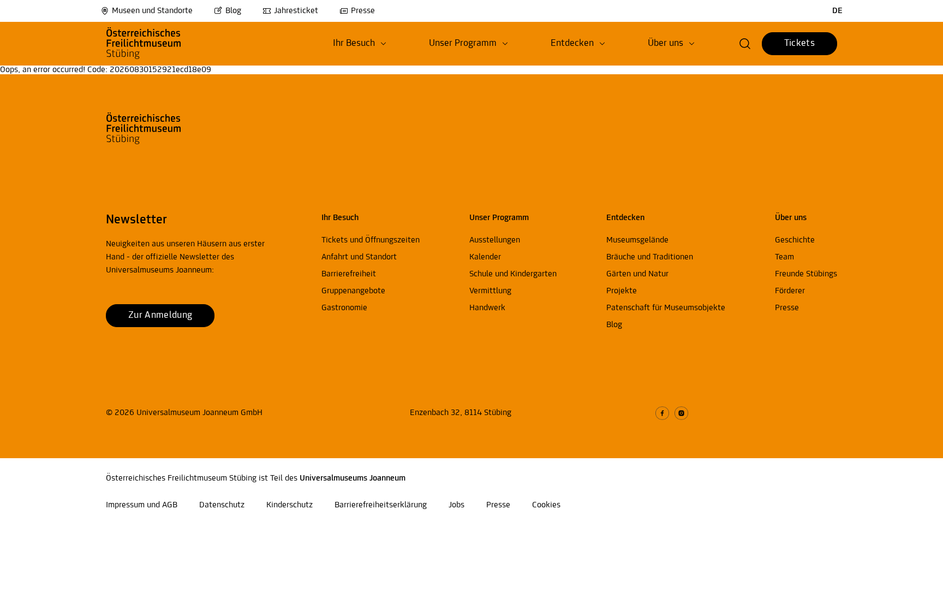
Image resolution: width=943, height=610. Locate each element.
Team (784, 257)
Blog (233, 11)
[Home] (162, 43)
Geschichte (795, 240)
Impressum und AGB (141, 505)
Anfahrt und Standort (359, 257)
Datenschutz (221, 505)
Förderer (790, 291)
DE (837, 11)
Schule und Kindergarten (513, 274)
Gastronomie (344, 308)
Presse (363, 11)
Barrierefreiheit (348, 274)
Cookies (546, 505)
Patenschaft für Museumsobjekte (665, 308)
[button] (359, 44)
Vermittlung (490, 291)
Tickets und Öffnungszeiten (370, 240)
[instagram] (681, 413)
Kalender (485, 257)
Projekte (621, 291)
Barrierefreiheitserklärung (381, 505)
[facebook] (662, 413)
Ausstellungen (494, 240)
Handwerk (487, 308)
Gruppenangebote (353, 291)
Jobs (456, 505)
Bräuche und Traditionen (649, 257)
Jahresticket (296, 11)
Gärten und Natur (637, 274)
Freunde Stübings (806, 274)
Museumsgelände (637, 240)
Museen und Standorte (152, 11)
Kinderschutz (289, 505)
